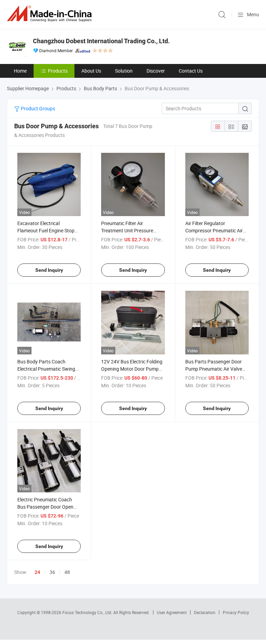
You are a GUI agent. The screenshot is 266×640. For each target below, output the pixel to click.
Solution (124, 70)
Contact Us (191, 70)
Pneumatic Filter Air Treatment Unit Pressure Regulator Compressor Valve (131, 230)
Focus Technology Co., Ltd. (87, 612)
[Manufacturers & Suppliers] (50, 14)
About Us (91, 70)
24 (37, 572)
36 (52, 572)
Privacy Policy (236, 612)
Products (58, 70)
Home (20, 70)
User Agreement (172, 612)
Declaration (204, 612)
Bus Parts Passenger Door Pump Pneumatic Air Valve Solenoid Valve (213, 368)
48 (67, 572)
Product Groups (37, 108)
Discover (156, 70)
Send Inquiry (49, 270)
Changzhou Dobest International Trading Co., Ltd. (101, 41)
